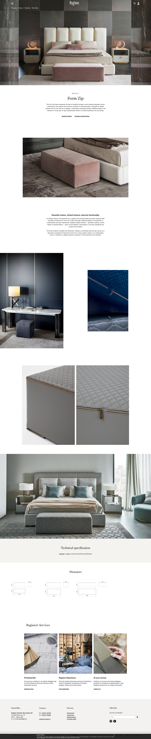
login (68, 554)
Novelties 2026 (71, 719)
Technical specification (81, 116)
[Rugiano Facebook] (114, 721)
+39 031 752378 (46, 713)
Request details (67, 116)
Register (62, 554)
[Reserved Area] (138, 3)
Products (14, 8)
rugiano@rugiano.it (44, 719)
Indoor (21, 8)
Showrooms (70, 713)
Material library (71, 717)
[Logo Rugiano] (74, 3)
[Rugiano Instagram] (111, 721)
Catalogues (70, 715)
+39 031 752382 (46, 715)
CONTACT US (97, 689)
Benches (27, 8)
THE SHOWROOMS (64, 689)
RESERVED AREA (28, 689)
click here (43, 737)
